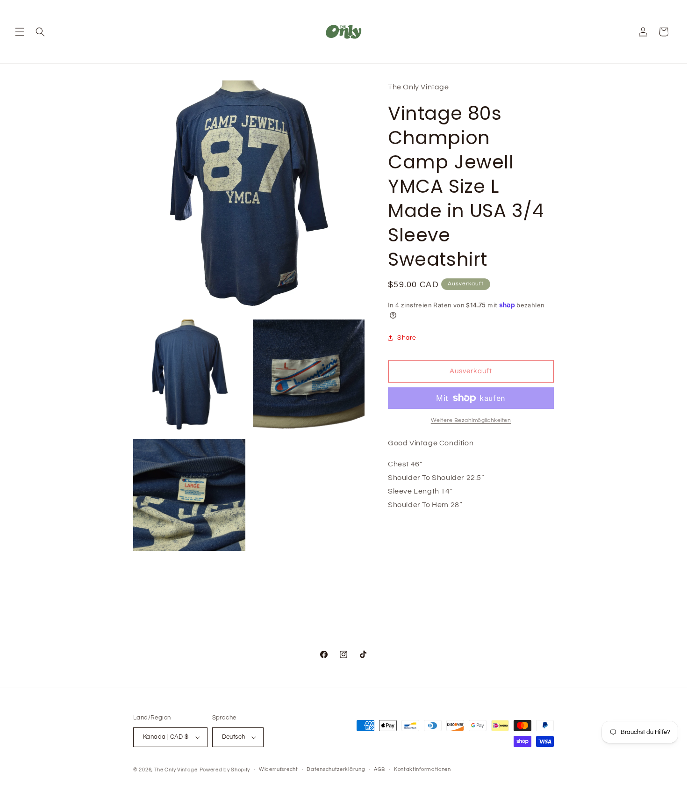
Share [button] (406, 337)
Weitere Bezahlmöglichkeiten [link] (471, 420)
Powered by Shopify (225, 769)
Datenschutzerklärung (336, 769)
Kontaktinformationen (422, 769)
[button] (19, 32)
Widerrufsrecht (278, 769)
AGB (379, 769)
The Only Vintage (176, 769)
